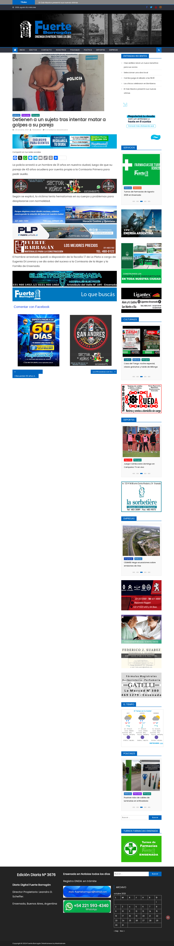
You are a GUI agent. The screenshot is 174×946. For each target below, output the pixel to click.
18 (130, 916)
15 (157, 911)
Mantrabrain (60, 943)
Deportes (100, 50)
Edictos (33, 50)
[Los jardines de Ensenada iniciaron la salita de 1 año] (140, 341)
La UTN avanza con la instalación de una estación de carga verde (105, 372)
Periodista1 (36, 130)
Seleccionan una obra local (136, 72)
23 (116, 920)
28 (150, 920)
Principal (35, 115)
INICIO (22, 50)
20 (143, 916)
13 (143, 911)
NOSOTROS (61, 50)
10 (123, 911)
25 (130, 920)
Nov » (122, 931)
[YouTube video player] (41, 372)
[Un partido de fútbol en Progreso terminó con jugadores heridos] (140, 775)
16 (116, 916)
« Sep (116, 931)
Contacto (46, 50)
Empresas (113, 50)
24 (123, 920)
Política (88, 50)
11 (129, 911)
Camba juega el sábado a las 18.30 (139, 78)
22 (157, 916)
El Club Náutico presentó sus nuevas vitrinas (140, 91)
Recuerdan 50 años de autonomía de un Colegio (27, 376)
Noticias (16, 115)
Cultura (127, 360)
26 (137, 920)
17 (123, 916)
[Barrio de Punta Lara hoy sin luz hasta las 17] (140, 169)
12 (136, 911)
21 (150, 916)
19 (136, 916)
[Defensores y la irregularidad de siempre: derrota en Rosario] (140, 441)
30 (116, 925)
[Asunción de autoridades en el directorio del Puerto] (140, 540)
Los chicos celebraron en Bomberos (140, 83)
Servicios (136, 188)
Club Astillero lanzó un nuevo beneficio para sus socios (63, 3)
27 (143, 920)
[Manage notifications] (168, 917)
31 (123, 925)
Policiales (75, 50)
